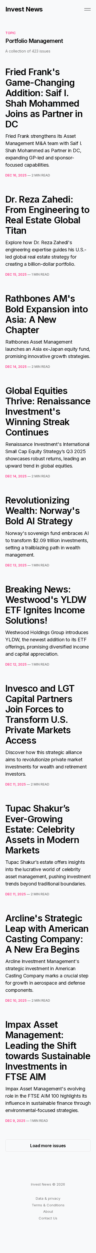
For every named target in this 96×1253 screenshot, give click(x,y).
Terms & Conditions (48, 1205)
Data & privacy (48, 1198)
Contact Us (48, 1218)
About (48, 1211)
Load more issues (48, 1145)
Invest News (24, 9)
